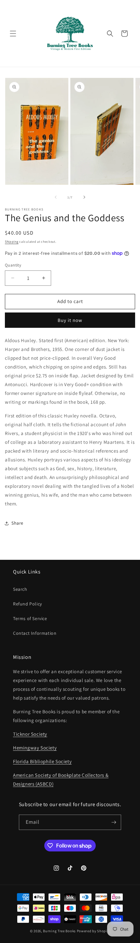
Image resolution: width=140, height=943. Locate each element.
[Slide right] (84, 197)
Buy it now (70, 320)
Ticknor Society (30, 734)
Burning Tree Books (59, 931)
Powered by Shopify (93, 931)
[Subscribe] (113, 822)
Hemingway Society (35, 748)
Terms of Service (30, 618)
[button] (13, 33)
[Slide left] (56, 197)
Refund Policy (27, 604)
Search (20, 589)
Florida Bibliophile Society (42, 761)
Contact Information (34, 633)
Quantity (13, 265)
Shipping (12, 241)
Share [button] (17, 523)
